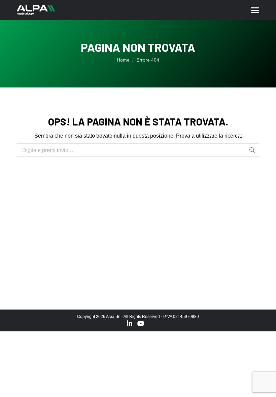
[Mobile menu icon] (255, 10)
